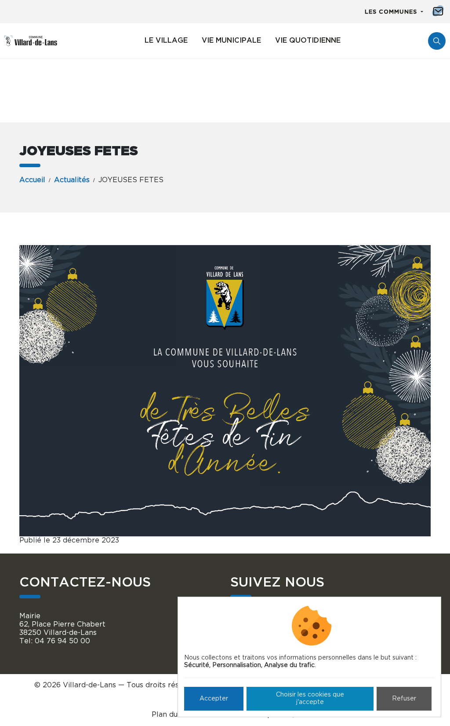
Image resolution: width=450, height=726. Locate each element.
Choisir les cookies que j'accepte (310, 698)
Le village (166, 40)
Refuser (404, 699)
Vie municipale (231, 40)
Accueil (32, 179)
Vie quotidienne (308, 40)
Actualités (72, 179)
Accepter (214, 699)
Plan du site (172, 714)
